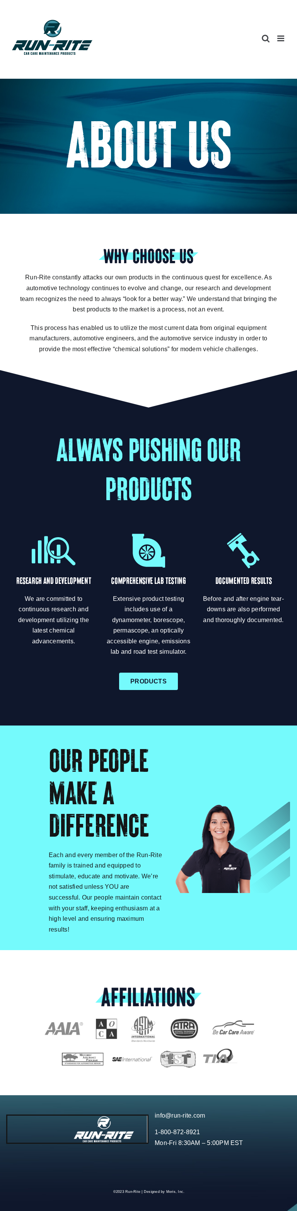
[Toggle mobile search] (266, 38)
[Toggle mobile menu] (281, 38)
